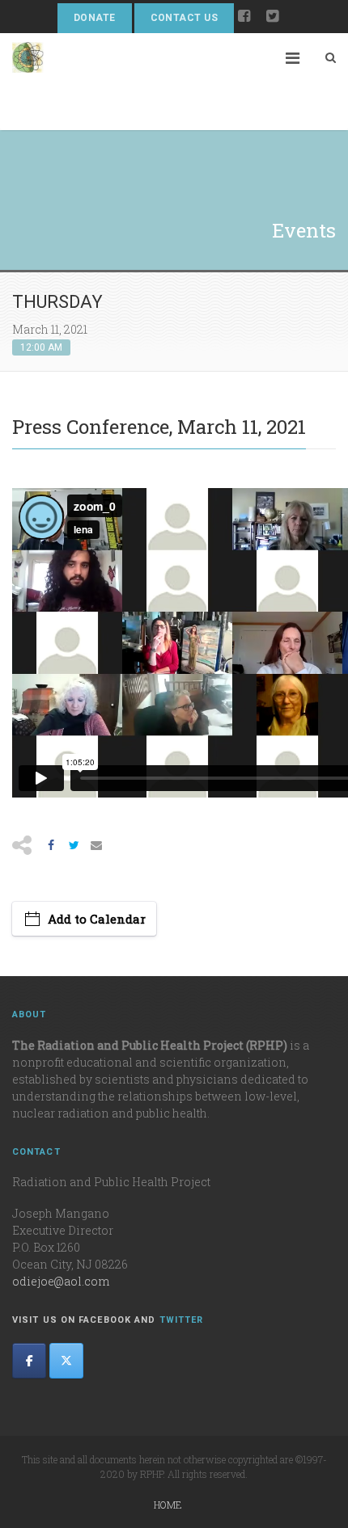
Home (168, 1504)
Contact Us (185, 17)
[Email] (96, 845)
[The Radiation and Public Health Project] (28, 81)
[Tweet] (73, 845)
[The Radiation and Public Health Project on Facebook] (29, 1361)
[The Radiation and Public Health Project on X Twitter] (66, 1361)
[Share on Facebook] (51, 845)
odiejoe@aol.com (60, 1281)
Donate (95, 17)
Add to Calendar (97, 919)
